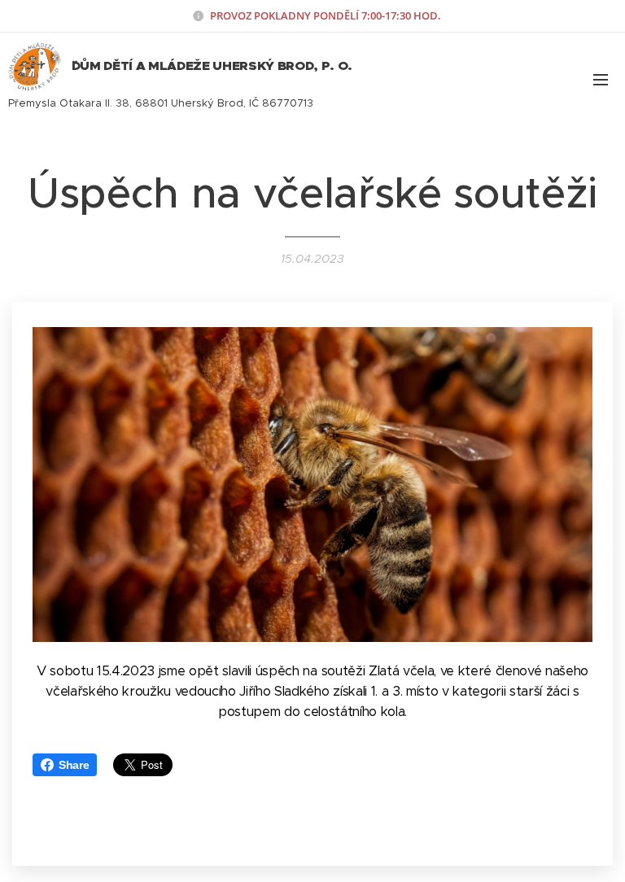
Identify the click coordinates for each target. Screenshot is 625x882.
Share (74, 764)
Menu (600, 79)
